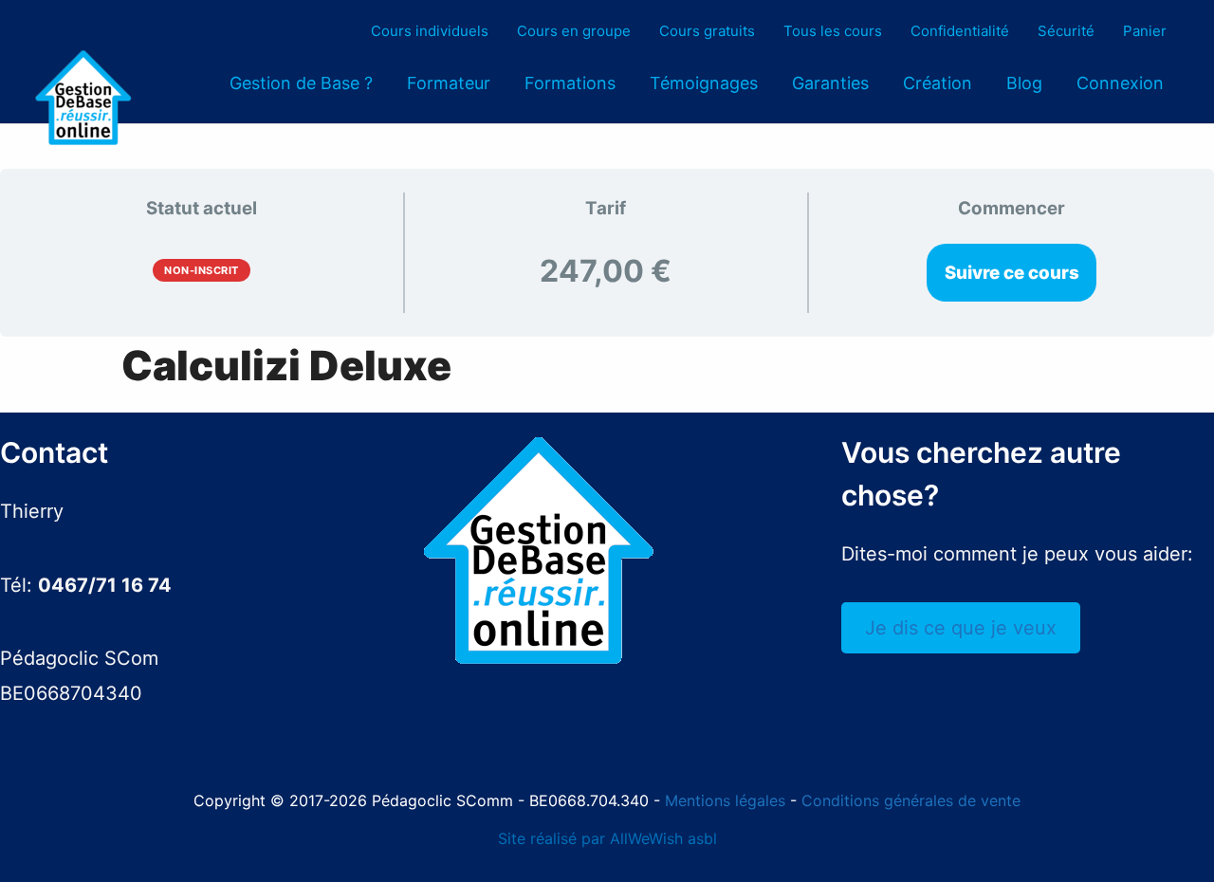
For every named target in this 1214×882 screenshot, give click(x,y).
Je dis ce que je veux (961, 627)
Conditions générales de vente (911, 800)
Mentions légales (725, 800)
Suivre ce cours (1012, 273)
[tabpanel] (607, 365)
